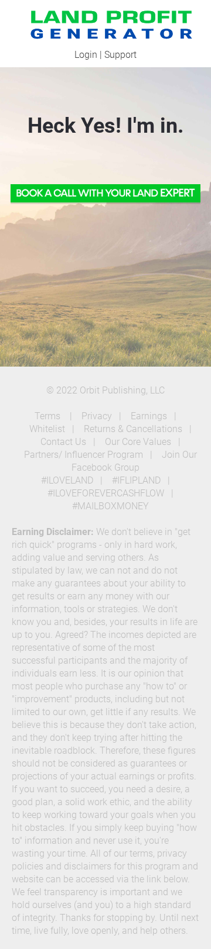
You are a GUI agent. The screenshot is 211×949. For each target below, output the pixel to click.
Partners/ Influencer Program (83, 454)
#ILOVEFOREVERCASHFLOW (105, 493)
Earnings (149, 416)
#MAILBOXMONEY (110, 506)
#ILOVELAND (67, 480)
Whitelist (47, 428)
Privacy (96, 416)
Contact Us (63, 441)
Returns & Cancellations (133, 428)
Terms (49, 416)
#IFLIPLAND (136, 480)
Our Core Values (138, 441)
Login (85, 54)
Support (120, 54)
